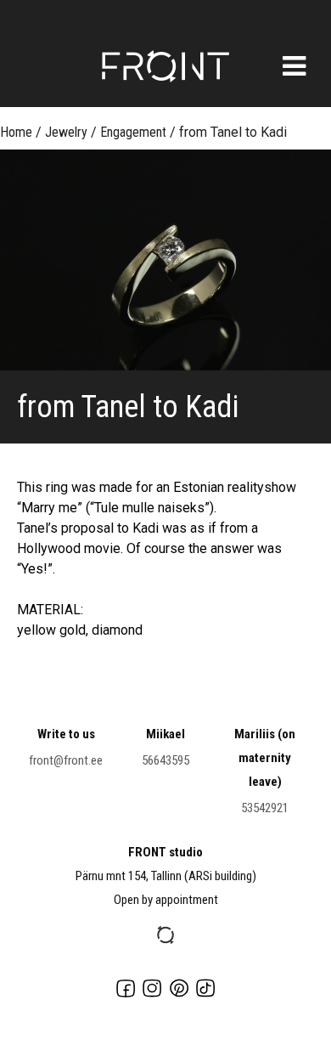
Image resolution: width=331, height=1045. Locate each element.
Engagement (133, 132)
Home (16, 132)
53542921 (265, 808)
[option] (165, 260)
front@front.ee (66, 760)
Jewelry (66, 132)
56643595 (165, 760)
